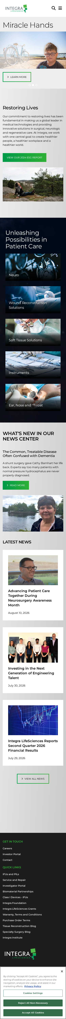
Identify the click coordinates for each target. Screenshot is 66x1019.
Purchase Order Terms (16, 920)
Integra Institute (13, 937)
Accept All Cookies (33, 1012)
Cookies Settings (33, 993)
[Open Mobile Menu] (60, 8)
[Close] (62, 971)
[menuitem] (54, 8)
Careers (7, 848)
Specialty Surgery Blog (16, 931)
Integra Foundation (14, 903)
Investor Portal (12, 854)
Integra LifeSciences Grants (19, 908)
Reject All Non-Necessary (33, 1003)
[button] (30, 85)
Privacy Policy (32, 986)
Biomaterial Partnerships (18, 891)
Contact (7, 859)
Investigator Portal (14, 885)
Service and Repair (14, 879)
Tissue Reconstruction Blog (19, 926)
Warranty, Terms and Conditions (22, 914)
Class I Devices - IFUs (15, 897)
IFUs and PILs (11, 874)
